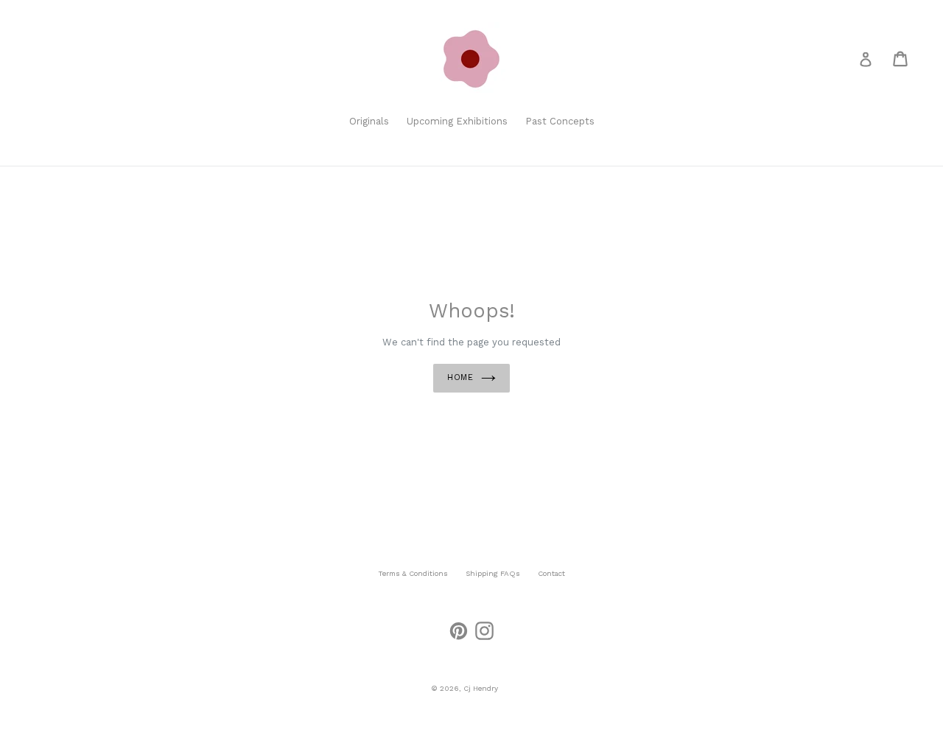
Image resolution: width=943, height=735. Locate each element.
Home (460, 377)
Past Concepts (560, 121)
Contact (551, 573)
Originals (369, 121)
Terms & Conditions (413, 573)
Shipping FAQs (493, 573)
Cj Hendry (480, 688)
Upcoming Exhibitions (457, 121)
